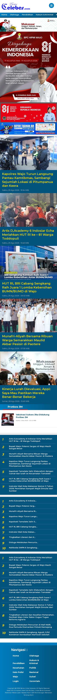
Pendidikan (27, 14)
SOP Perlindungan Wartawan (41, 693)
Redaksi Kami (26, 693)
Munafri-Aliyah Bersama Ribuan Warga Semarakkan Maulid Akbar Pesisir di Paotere (27, 340)
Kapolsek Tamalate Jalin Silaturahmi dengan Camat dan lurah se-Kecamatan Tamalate (31, 472)
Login (16, 681)
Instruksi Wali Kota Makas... (22, 532)
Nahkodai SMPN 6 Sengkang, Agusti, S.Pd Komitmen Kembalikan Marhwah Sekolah (29, 633)
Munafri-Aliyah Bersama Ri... (23, 511)
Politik (32, 668)
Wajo (15, 676)
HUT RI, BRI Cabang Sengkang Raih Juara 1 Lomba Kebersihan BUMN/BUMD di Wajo (27, 287)
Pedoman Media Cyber (13, 693)
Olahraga (14, 14)
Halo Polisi (18, 672)
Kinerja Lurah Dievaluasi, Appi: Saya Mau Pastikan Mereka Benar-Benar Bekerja (26, 393)
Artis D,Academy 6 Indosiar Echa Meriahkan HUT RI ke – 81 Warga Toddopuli (28, 234)
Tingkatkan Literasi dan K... (22, 537)
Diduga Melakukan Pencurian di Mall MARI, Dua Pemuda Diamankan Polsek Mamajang (30, 626)
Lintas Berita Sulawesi (42, 690)
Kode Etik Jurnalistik (14, 690)
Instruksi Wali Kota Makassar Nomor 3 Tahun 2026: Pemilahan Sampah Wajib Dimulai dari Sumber (31, 488)
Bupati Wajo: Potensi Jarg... (22, 506)
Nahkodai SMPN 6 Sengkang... (23, 547)
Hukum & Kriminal (44, 14)
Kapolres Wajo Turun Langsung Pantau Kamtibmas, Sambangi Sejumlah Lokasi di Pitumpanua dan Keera (27, 180)
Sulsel (32, 676)
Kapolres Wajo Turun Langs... (23, 516)
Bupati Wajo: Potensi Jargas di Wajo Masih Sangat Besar (30, 447)
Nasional (33, 672)
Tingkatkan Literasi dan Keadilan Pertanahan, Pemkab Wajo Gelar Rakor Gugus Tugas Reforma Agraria (31, 617)
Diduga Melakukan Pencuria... (23, 542)
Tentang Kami (28, 695)
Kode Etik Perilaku (28, 690)
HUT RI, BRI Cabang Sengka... (23, 527)
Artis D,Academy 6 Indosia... (22, 501)
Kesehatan (18, 668)
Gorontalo (34, 681)
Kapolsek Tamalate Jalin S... (22, 521)
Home (4, 14)
